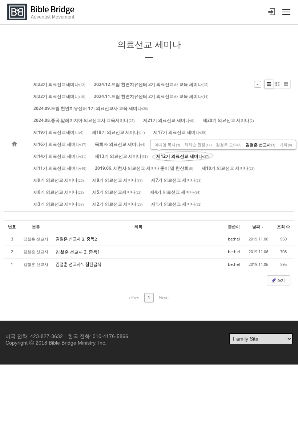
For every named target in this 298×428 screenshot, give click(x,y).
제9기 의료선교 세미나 (58, 180)
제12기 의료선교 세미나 (182, 156)
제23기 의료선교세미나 (59, 84)
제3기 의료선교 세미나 (58, 204)
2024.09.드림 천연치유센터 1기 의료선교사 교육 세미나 (90, 108)
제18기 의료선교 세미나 (118, 132)
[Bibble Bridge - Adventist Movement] (43, 12)
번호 (12, 226)
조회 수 (283, 226)
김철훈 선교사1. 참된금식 (78, 265)
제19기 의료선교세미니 (58, 132)
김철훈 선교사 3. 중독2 (76, 239)
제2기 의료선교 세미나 (117, 204)
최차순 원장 (198, 144)
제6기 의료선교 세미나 (58, 192)
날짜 (256, 226)
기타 (285, 144)
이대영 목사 (167, 144)
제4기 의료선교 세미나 (175, 192)
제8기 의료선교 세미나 (117, 180)
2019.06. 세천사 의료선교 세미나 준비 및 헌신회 (144, 168)
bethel (234, 239)
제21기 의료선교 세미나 (168, 120)
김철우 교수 (228, 144)
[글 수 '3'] (15, 144)
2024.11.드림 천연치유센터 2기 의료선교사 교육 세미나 (151, 96)
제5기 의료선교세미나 (116, 192)
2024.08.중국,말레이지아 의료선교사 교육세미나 (83, 120)
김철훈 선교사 (260, 144)
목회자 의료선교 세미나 (120, 144)
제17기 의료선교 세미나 (179, 132)
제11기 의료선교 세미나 (59, 168)
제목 (138, 226)
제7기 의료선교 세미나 (176, 180)
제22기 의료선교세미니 (59, 96)
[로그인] (271, 12)
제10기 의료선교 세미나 (228, 168)
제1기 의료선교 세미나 (176, 204)
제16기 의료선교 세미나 (59, 144)
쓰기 (281, 280)
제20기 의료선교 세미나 (228, 120)
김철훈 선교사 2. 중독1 (78, 252)
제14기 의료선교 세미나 (59, 156)
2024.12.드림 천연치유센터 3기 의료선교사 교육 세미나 (151, 84)
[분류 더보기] (257, 84)
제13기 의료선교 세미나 (121, 156)
